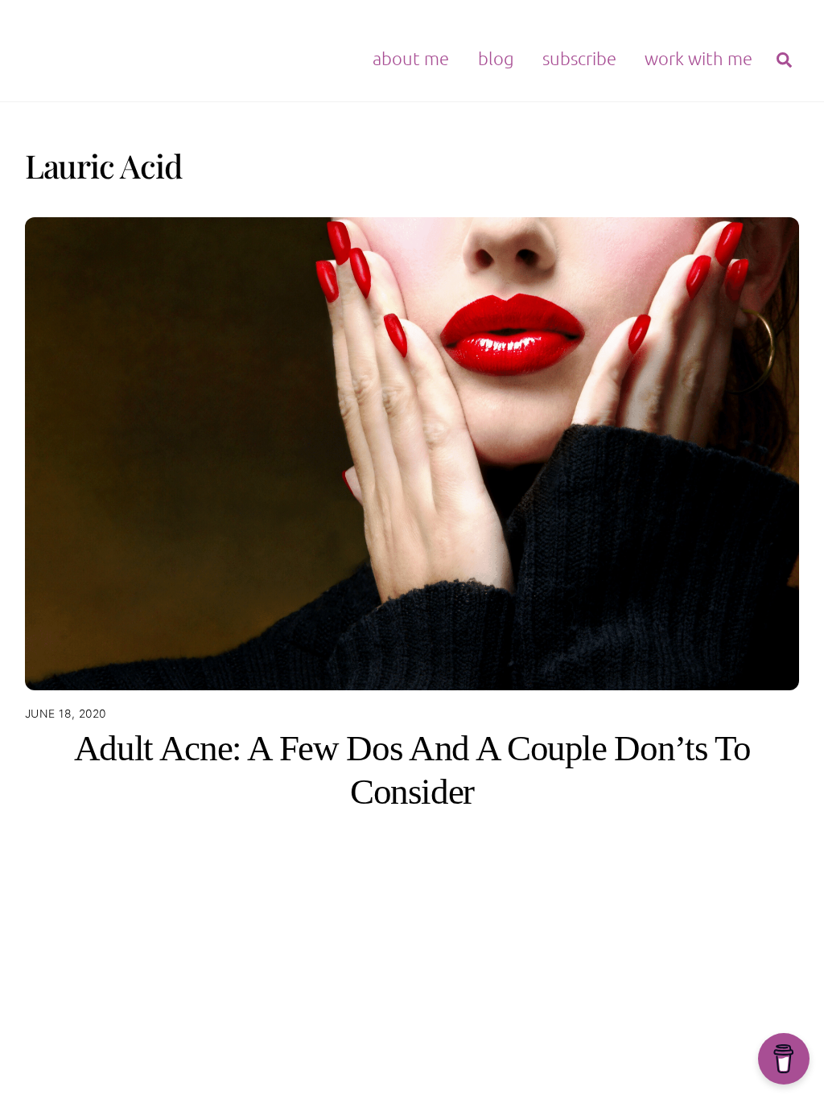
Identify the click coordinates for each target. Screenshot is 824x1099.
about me (411, 57)
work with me (698, 57)
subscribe (579, 57)
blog (496, 57)
